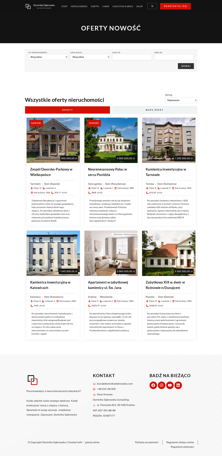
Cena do (158, 52)
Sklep (139, 6)
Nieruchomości (79, 6)
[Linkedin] (178, 385)
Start (64, 6)
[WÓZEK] (152, 6)
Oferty (67, 110)
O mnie (105, 6)
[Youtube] (170, 385)
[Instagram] (161, 385)
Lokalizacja (76, 52)
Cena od (116, 52)
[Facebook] (153, 385)
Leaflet (167, 175)
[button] (81, 121)
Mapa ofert (154, 110)
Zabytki (95, 6)
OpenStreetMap (179, 175)
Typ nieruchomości (37, 52)
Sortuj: (168, 95)
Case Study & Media (123, 6)
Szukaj (185, 66)
